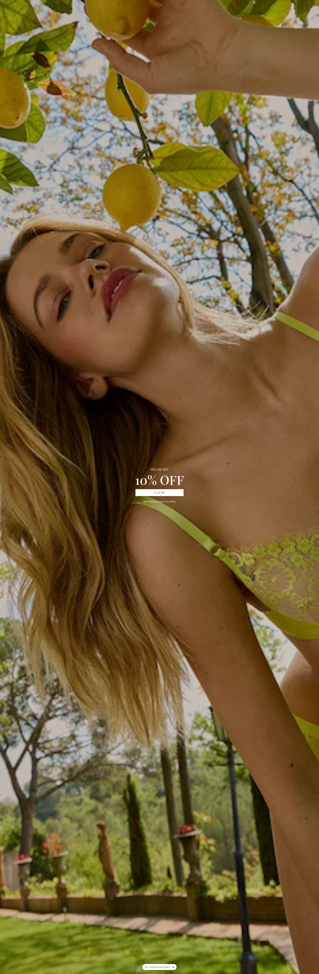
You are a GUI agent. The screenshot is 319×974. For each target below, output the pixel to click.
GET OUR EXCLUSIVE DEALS (157, 967)
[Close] (173, 967)
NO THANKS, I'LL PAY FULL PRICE (159, 502)
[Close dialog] (316, 3)
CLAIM (159, 492)
